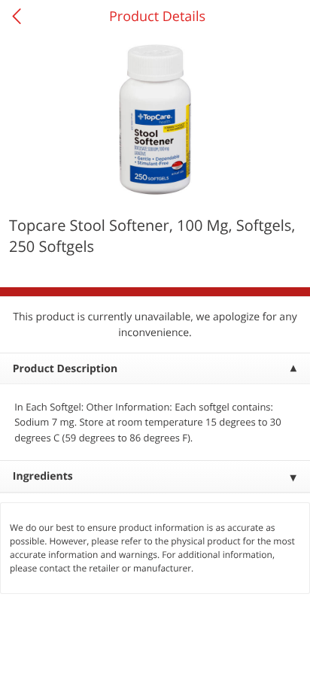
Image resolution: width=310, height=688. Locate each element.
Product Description (65, 369)
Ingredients (43, 476)
